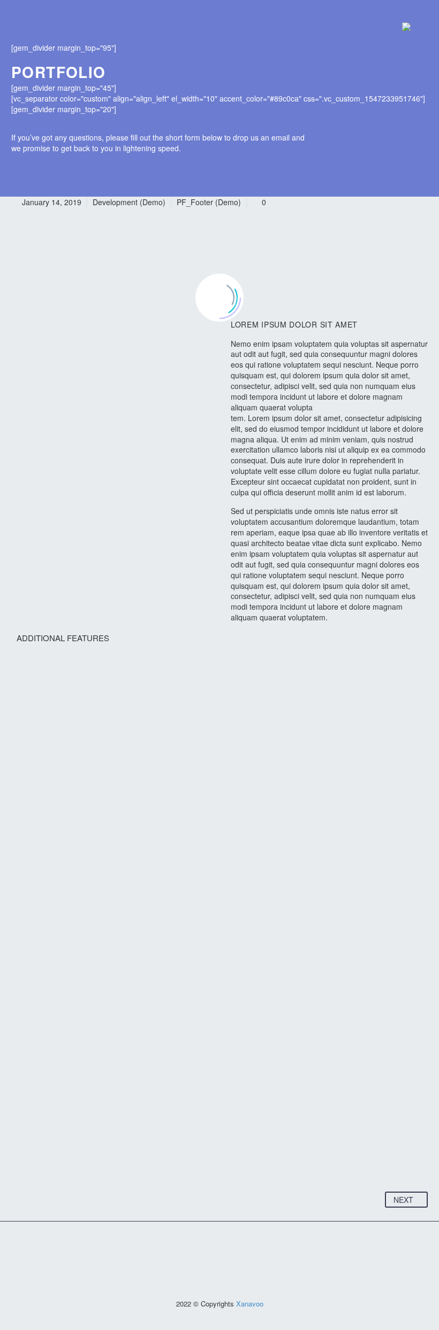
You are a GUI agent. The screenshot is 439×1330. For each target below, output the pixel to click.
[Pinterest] (61, 1158)
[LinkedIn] (101, 1158)
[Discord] (240, 1249)
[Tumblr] (81, 1158)
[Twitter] (40, 1158)
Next (403, 1199)
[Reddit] (122, 1158)
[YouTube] (226, 1249)
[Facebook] (20, 1158)
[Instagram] (212, 1249)
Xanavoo (249, 1303)
